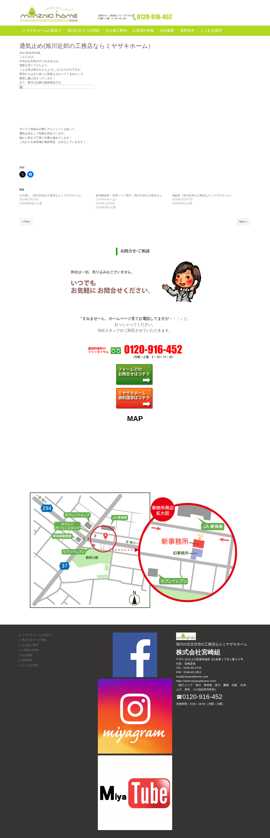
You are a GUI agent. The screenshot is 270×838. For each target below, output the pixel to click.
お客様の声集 (30, 650)
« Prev (26, 221)
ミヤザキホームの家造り (37, 635)
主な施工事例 (30, 645)
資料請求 (27, 660)
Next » (243, 221)
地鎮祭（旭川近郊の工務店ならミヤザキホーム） (202, 195)
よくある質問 (30, 665)
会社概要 (27, 655)
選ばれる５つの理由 (34, 639)
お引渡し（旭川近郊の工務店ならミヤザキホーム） (51, 195)
